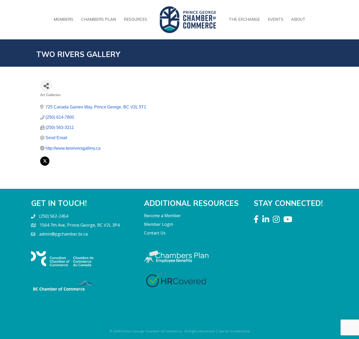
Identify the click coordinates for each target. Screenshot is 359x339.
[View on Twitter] (44, 164)
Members (63, 19)
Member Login (158, 224)
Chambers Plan (98, 19)
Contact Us (155, 233)
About (298, 19)
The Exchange (244, 19)
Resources (135, 19)
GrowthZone (240, 331)
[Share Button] (46, 86)
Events (275, 19)
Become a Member (162, 215)
